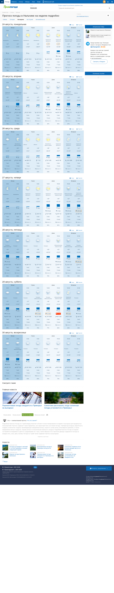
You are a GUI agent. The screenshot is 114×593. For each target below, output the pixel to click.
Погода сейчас (7, 415)
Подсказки (80, 24)
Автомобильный (40, 19)
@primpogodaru (95, 47)
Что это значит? (32, 420)
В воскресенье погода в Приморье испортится (44, 447)
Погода (7, 2)
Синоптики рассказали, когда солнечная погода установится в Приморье (61, 406)
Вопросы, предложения (99, 468)
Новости (14, 2)
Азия (33, 2)
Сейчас (5, 19)
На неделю (21, 19)
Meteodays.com (89, 477)
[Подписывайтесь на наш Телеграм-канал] (108, 2)
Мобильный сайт (49, 2)
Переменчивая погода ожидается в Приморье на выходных (22, 406)
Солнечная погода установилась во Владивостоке (70, 455)
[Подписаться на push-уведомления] (104, 2)
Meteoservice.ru (102, 476)
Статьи (21, 2)
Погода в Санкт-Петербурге (92, 479)
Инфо (38, 2)
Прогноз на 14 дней (40, 415)
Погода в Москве (90, 476)
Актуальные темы (98, 27)
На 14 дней (30, 19)
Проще (72, 24)
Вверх (6, 461)
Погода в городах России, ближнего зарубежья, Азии (70, 5)
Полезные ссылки (98, 73)
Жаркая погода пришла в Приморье (100, 30)
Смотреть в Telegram (99, 61)
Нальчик (33, 7)
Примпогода (5, 12)
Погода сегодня (17, 415)
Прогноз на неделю (27, 415)
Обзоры (27, 2)
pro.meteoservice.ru (82, 16)
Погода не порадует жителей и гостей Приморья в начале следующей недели (18, 448)
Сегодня (12, 19)
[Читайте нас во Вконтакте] (112, 2)
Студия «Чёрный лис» (96, 482)
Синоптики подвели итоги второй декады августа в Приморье (73, 448)
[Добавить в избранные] (108, 15)
